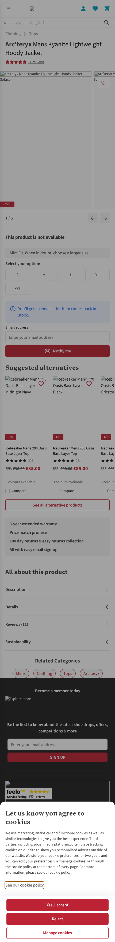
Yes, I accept (57, 905)
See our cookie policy (24, 885)
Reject (57, 919)
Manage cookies (57, 933)
